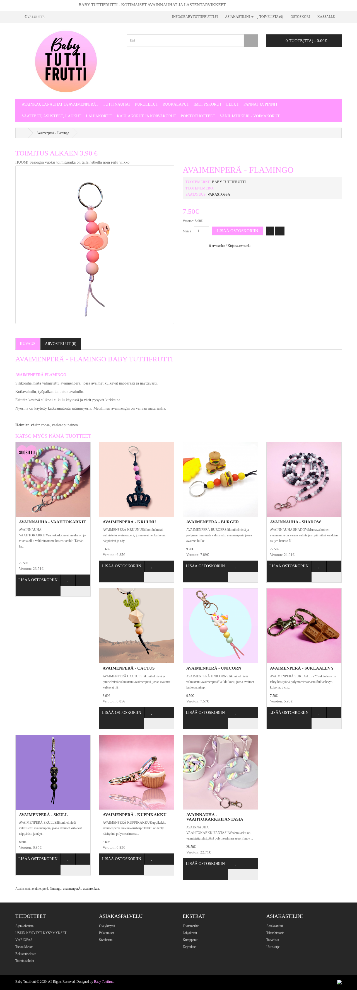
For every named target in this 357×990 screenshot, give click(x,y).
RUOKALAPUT (176, 104)
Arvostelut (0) (60, 344)
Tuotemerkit (191, 926)
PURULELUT (146, 104)
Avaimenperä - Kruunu (129, 522)
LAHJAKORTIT (99, 116)
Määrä (187, 231)
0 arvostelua (217, 246)
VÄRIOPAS (23, 940)
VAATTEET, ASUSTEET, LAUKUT (51, 116)
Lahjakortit (190, 933)
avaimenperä (40, 889)
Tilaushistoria (275, 933)
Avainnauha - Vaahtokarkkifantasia (214, 817)
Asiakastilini (274, 926)
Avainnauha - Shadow (295, 522)
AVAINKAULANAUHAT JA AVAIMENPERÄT (60, 104)
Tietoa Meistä (24, 947)
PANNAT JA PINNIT (260, 104)
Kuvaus (27, 344)
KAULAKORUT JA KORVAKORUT (146, 116)
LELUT (232, 104)
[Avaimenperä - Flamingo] (94, 244)
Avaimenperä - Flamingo (53, 133)
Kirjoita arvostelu (239, 246)
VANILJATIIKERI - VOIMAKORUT (250, 116)
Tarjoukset (189, 947)
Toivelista (272, 940)
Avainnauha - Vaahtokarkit (52, 522)
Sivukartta (105, 940)
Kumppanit (190, 940)
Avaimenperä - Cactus (129, 668)
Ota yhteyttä (107, 926)
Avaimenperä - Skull (43, 815)
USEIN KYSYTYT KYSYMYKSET (40, 933)
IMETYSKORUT (208, 104)
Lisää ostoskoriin (237, 230)
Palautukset (106, 933)
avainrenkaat (91, 889)
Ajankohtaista (24, 926)
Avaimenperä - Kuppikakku (135, 815)
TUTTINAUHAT (117, 104)
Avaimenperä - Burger (212, 522)
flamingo (55, 889)
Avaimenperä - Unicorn (213, 668)
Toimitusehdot (24, 961)
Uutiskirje (272, 947)
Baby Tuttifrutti (229, 182)
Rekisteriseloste (25, 954)
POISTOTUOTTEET (198, 116)
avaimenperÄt (72, 889)
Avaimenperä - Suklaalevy (302, 668)
